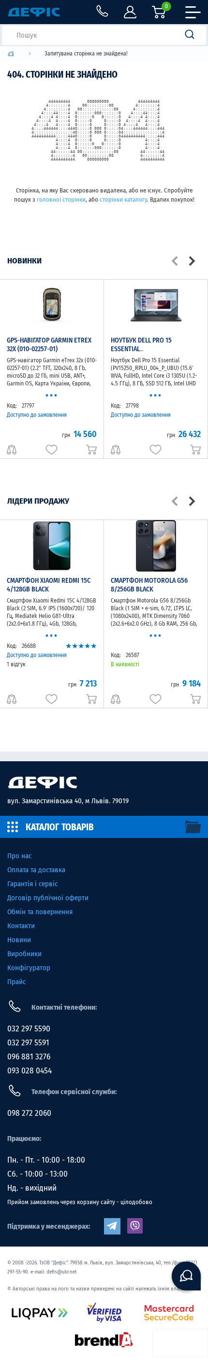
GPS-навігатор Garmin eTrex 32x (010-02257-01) (49, 344)
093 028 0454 (29, 1070)
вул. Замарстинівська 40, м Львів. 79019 (68, 800)
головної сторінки (61, 199)
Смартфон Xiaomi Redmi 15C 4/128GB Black (48, 584)
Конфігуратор (28, 967)
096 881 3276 (28, 1056)
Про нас (19, 855)
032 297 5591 (28, 1042)
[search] (192, 35)
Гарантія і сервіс (32, 883)
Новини (19, 939)
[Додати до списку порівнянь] (11, 449)
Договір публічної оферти (48, 897)
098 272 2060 (29, 1113)
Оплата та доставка (36, 869)
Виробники (24, 953)
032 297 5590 (28, 1028)
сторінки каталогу (123, 199)
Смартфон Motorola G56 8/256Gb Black (149, 584)
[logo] (11, 53)
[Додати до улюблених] (51, 449)
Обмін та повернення (40, 911)
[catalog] (104, 827)
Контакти (21, 925)
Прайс (16, 981)
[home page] (104, 782)
